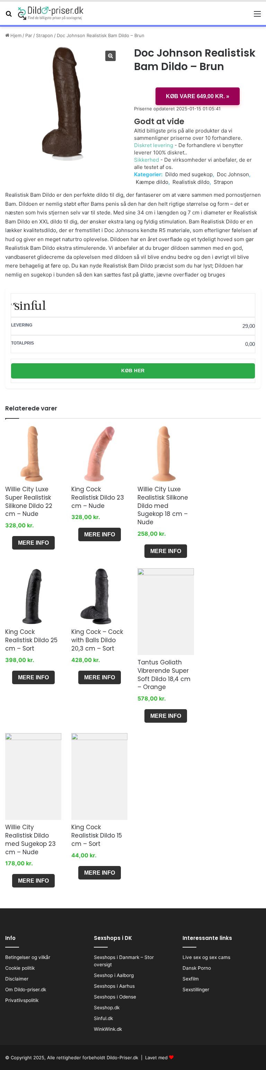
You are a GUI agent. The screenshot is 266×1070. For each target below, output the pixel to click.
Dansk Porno (197, 968)
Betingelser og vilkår (27, 957)
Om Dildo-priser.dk (25, 989)
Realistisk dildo (191, 182)
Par (28, 35)
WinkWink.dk (108, 1029)
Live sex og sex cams (206, 957)
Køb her (133, 370)
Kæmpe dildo (152, 182)
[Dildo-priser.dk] (51, 13)
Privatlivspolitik (21, 1000)
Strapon (44, 35)
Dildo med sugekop (189, 174)
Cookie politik (20, 968)
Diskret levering (153, 145)
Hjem (15, 35)
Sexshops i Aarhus (114, 986)
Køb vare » (197, 96)
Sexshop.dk (106, 1007)
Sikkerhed (146, 159)
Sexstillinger (196, 989)
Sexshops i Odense (115, 997)
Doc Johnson (233, 174)
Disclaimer (16, 979)
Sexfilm (191, 979)
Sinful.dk (103, 1018)
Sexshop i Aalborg (114, 975)
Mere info (33, 543)
